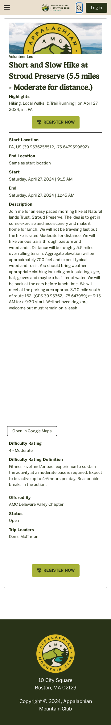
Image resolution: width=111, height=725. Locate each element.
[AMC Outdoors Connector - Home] (55, 8)
